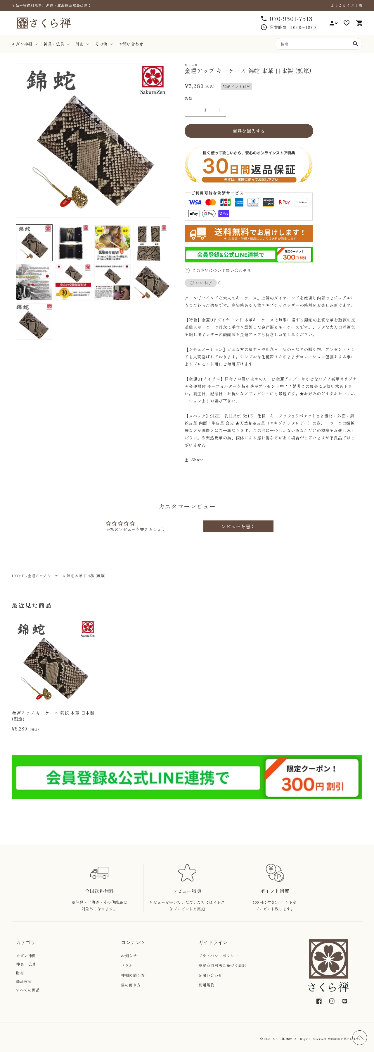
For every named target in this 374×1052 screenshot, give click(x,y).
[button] (24, 43)
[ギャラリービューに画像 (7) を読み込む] (112, 282)
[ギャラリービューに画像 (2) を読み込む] (73, 243)
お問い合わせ (210, 975)
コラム (127, 965)
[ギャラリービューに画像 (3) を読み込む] (112, 243)
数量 (189, 98)
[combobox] (318, 44)
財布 (20, 973)
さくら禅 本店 (282, 1038)
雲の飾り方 (131, 985)
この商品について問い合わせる (222, 270)
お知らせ (129, 955)
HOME (18, 575)
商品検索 (24, 981)
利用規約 (206, 985)
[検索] (355, 43)
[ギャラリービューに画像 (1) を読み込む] (34, 243)
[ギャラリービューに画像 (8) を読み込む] (152, 282)
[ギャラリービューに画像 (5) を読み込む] (34, 282)
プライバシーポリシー (218, 955)
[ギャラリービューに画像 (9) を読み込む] (34, 321)
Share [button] (197, 460)
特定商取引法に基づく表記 (222, 965)
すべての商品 (28, 990)
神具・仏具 (26, 964)
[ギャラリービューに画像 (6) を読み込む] (73, 282)
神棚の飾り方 (133, 975)
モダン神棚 (26, 955)
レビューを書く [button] (238, 526)
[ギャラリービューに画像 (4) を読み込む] (152, 243)
